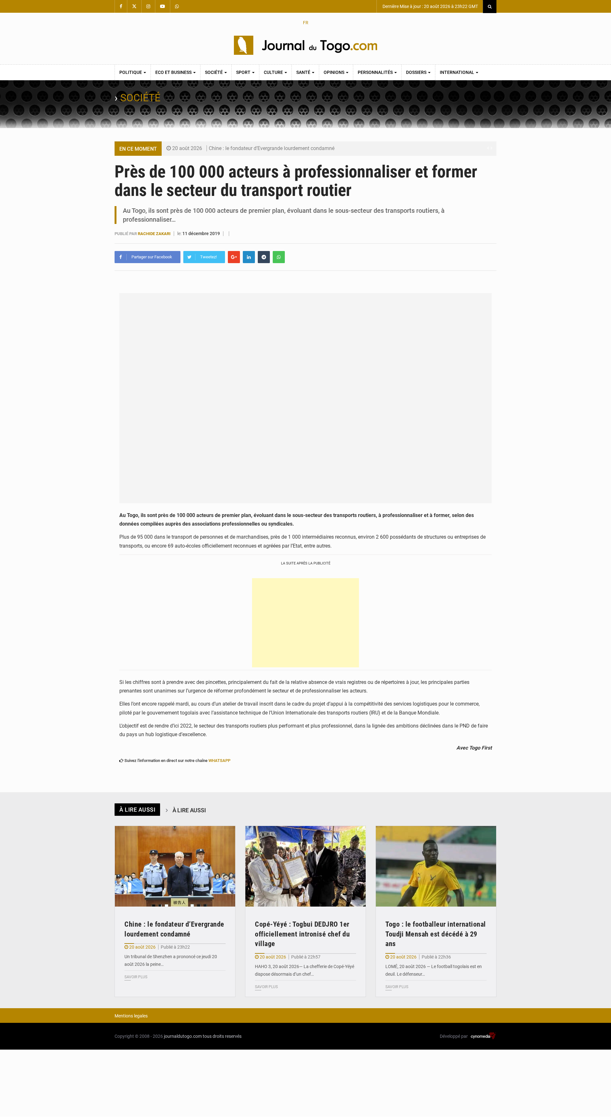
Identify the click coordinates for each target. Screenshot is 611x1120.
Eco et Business (174, 72)
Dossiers (416, 72)
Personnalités (376, 72)
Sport (243, 72)
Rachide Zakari (155, 233)
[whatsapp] (279, 257)
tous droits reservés (222, 1036)
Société (214, 72)
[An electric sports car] (175, 866)
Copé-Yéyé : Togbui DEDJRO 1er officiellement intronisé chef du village (302, 934)
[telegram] (264, 257)
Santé (303, 72)
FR (305, 22)
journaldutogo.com (183, 1036)
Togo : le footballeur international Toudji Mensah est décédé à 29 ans (435, 934)
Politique (131, 72)
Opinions (334, 72)
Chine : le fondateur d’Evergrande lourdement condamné (271, 148)
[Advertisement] (305, 622)
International (457, 72)
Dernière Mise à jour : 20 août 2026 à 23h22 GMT (430, 6)
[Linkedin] (249, 257)
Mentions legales (131, 1015)
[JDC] (305, 45)
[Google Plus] (234, 257)
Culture (274, 72)
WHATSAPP (219, 760)
